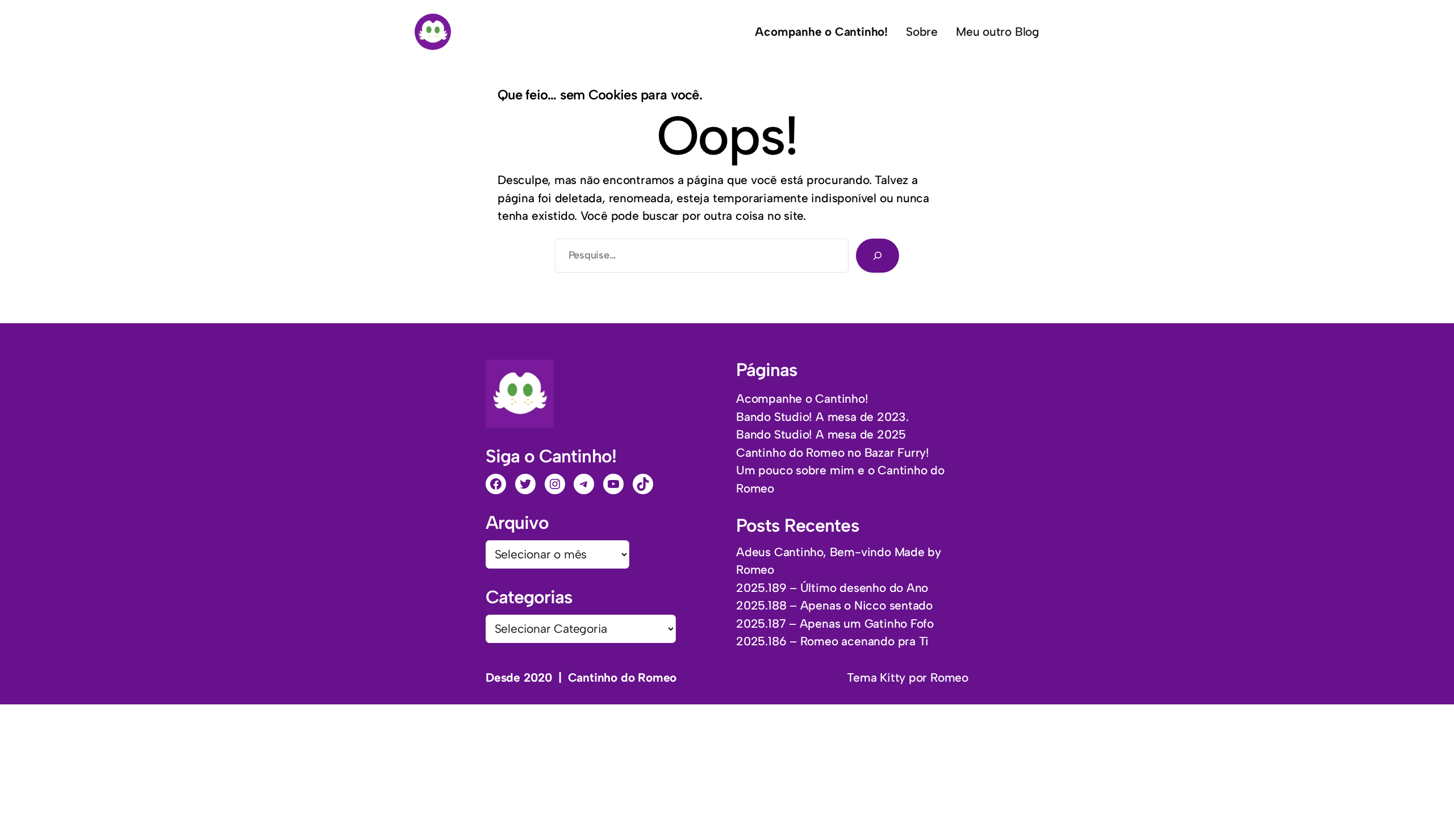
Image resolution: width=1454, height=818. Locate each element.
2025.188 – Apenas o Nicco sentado (834, 605)
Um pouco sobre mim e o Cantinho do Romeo (840, 479)
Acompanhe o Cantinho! (802, 398)
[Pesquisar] (877, 256)
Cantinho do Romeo (622, 677)
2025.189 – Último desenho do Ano (832, 588)
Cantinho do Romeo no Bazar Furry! (832, 452)
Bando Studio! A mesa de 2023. (822, 417)
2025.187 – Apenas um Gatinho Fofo (835, 623)
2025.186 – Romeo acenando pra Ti (832, 641)
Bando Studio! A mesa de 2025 (821, 434)
